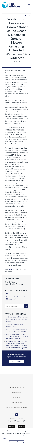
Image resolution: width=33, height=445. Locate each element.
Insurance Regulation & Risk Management (16, 298)
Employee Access (16, 402)
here (10, 269)
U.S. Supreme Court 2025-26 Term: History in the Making (17, 330)
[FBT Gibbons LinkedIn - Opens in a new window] (16, 414)
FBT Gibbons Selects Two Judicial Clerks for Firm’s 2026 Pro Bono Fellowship (17, 336)
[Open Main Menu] (29, 5)
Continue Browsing (16, 442)
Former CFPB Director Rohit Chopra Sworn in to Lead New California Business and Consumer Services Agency (16, 344)
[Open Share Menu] (25, 15)
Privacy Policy (16, 393)
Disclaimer (16, 383)
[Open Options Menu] (29, 15)
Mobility (9, 294)
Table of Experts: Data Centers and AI (14, 325)
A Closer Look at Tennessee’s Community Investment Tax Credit (17, 319)
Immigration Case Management (16, 407)
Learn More (16, 361)
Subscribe (16, 397)
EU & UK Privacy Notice (16, 388)
